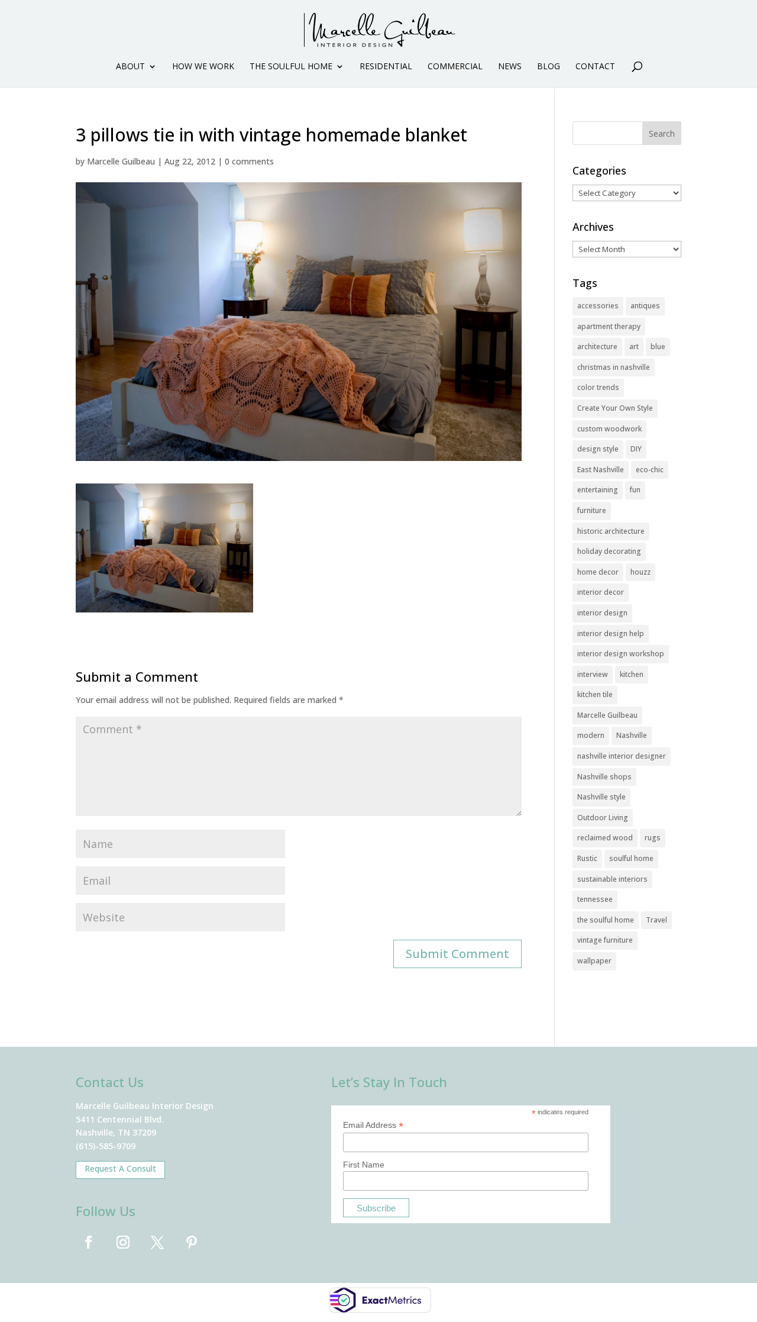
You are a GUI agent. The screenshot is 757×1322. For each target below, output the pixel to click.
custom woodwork (609, 429)
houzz (640, 572)
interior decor (600, 592)
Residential (386, 67)
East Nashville (600, 470)
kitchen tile (595, 694)
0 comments (249, 161)
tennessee (595, 899)
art (634, 346)
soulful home (631, 858)
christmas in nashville (613, 367)
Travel (656, 920)
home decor (598, 572)
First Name (363, 1164)
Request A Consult (120, 1168)
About (130, 67)
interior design (602, 613)
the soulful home (605, 920)
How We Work (203, 67)
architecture (597, 346)
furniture (591, 510)
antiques (645, 306)
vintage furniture (605, 940)
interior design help (610, 633)
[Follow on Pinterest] (192, 1242)
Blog (548, 67)
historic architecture (611, 531)
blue (658, 346)
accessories (598, 306)
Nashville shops (604, 777)
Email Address (373, 1125)
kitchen (631, 674)
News (510, 67)
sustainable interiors (612, 879)
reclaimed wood (605, 838)
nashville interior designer (621, 756)
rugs (653, 838)
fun (635, 490)
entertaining (597, 490)
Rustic (587, 858)
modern (590, 735)
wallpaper (594, 961)
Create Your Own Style (615, 408)
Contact (595, 67)
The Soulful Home (291, 67)
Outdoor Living (602, 817)
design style (598, 449)
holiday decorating (609, 551)
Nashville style (601, 797)
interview (592, 674)
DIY (636, 449)
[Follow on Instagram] (123, 1242)
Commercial (455, 67)
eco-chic (650, 470)
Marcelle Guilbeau (121, 161)
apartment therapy (608, 326)
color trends (598, 387)
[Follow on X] (157, 1242)
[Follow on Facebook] (89, 1242)
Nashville (631, 735)
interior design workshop (620, 654)
